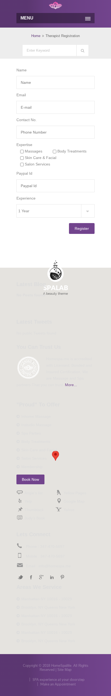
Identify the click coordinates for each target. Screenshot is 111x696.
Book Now (30, 479)
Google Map (74, 501)
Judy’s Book (35, 518)
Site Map (64, 670)
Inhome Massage (36, 416)
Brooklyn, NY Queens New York (48, 607)
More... (71, 385)
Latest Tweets (34, 322)
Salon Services (34, 458)
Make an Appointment (58, 684)
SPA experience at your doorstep (59, 679)
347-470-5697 (52, 546)
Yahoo (69, 510)
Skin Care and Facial (39, 450)
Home (35, 36)
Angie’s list (34, 493)
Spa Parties (31, 433)
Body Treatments (35, 441)
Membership (32, 467)
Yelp (28, 501)
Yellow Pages (75, 493)
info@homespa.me (55, 566)
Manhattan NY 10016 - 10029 (46, 599)
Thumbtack (34, 510)
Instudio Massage (36, 425)
